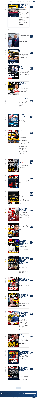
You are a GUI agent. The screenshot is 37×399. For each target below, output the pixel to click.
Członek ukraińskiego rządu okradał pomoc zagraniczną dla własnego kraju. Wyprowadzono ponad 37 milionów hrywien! (24, 260)
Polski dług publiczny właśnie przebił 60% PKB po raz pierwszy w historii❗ (24, 353)
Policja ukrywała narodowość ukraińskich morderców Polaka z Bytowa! (23, 242)
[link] (25, 19)
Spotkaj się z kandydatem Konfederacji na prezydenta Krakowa (23, 116)
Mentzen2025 (31, 7)
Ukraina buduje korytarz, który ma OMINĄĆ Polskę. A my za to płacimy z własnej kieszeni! (23, 133)
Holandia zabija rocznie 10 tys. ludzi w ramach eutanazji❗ (24, 279)
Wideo (20, 1)
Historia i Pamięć (31, 52)
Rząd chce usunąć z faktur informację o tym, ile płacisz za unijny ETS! (23, 336)
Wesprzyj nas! (28, 1)
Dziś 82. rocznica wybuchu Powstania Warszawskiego (23, 209)
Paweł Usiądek (31, 133)
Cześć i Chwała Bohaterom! (22, 51)
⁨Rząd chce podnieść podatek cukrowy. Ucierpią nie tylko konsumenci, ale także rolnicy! (23, 314)
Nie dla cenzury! (22, 192)
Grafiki (22, 1)
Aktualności (18, 1)
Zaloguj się (34, 1)
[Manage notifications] (35, 396)
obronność (31, 37)
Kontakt (31, 1)
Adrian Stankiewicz (21, 355)
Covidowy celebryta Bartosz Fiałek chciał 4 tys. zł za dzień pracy (23, 296)
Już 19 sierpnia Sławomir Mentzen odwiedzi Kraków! (23, 67)
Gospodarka (31, 226)
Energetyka (31, 336)
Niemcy (30, 162)
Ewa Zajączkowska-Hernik (31, 36)
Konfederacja (31, 6)
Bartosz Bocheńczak (31, 67)
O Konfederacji (24, 1)
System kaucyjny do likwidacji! (23, 99)
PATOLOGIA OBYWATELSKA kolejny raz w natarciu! (22, 84)
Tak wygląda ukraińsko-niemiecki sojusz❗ (23, 161)
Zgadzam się (34, 397)
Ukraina (31, 163)
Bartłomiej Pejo (21, 101)
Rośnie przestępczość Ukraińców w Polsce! (24, 177)
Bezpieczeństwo (31, 192)
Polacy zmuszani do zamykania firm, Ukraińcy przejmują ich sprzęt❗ (23, 369)
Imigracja (31, 193)
